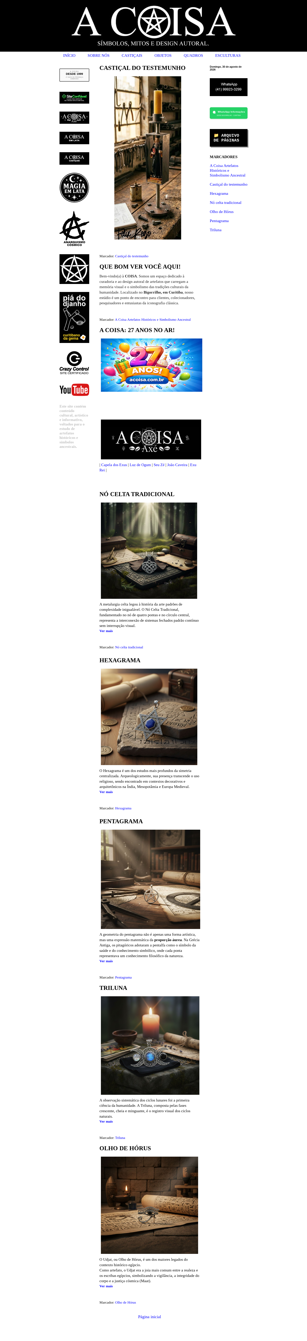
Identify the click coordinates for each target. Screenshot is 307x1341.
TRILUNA (113, 987)
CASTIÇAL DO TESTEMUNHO (142, 67)
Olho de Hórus (125, 1302)
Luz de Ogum (140, 465)
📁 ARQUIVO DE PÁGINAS (226, 138)
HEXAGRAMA (119, 660)
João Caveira (177, 465)
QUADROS (193, 55)
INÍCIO (69, 55)
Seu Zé (159, 465)
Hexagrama (123, 808)
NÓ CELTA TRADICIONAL (136, 494)
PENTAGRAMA (121, 821)
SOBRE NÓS (99, 55)
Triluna (120, 1138)
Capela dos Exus (114, 465)
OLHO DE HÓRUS (125, 1148)
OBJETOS (163, 55)
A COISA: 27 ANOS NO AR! (137, 330)
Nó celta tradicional (129, 647)
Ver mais (106, 631)
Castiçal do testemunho (131, 256)
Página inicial (149, 1316)
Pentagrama (123, 977)
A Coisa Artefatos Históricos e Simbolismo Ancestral (153, 320)
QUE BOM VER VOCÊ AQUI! (140, 266)
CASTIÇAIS (132, 55)
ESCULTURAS (228, 55)
